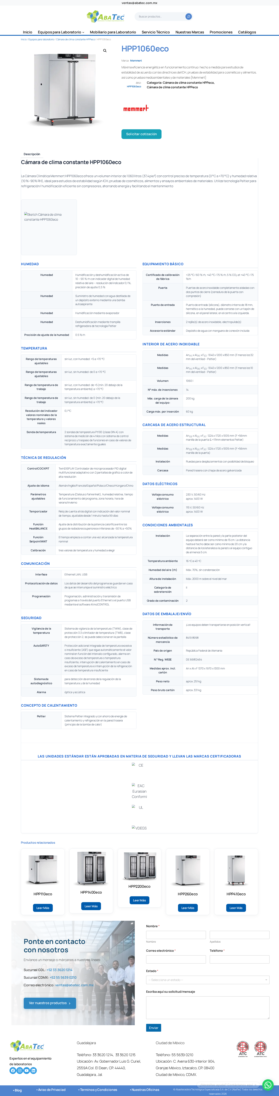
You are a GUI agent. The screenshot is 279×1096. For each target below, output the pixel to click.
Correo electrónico (161, 950)
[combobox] (208, 980)
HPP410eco (236, 893)
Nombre (151, 941)
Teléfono (217, 950)
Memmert (136, 60)
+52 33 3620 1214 (59, 969)
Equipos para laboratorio (41, 39)
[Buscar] (188, 16)
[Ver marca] (189, 109)
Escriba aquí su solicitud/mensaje (170, 991)
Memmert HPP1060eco (66, 176)
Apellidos (215, 941)
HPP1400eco (91, 892)
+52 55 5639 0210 (63, 977)
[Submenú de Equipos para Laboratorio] (83, 32)
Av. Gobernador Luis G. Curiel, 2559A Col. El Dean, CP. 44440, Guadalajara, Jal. (109, 1068)
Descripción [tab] (32, 154)
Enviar (153, 1028)
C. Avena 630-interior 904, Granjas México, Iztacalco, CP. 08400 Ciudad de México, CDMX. (185, 1068)
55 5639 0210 (182, 1054)
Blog (18, 1090)
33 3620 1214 (103, 1054)
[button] (105, 50)
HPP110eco (43, 893)
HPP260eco (188, 893)
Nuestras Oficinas (145, 1089)
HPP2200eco (139, 886)
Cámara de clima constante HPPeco (75, 39)
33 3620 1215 (125, 1054)
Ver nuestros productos (50, 1003)
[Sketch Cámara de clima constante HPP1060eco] (49, 227)
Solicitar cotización (141, 134)
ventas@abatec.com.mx (139, 3)
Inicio (23, 39)
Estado (152, 971)
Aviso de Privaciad (51, 1089)
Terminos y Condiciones (98, 1089)
